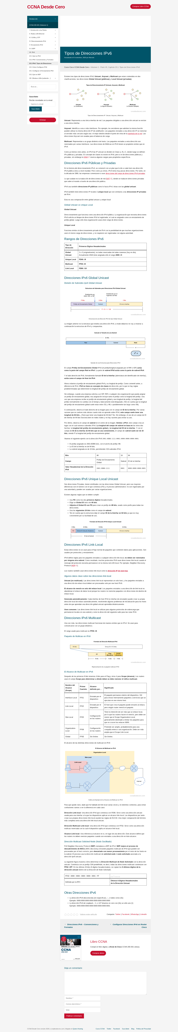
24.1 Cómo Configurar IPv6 (38, 67)
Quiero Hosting (78, 1029)
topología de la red (135, 134)
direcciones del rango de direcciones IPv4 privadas (125, 173)
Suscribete (125, 1029)
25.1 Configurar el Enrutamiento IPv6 (41, 71)
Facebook (125, 914)
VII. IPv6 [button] (32, 52)
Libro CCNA (98, 941)
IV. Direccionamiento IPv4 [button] (37, 41)
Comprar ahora (98, 953)
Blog (132, 1029)
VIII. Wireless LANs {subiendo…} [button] (40, 78)
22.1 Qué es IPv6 (35, 56)
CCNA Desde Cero (46, 6)
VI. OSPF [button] (32, 48)
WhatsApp (135, 914)
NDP (73, 566)
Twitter (117, 914)
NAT (108, 179)
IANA (86, 157)
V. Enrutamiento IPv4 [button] (36, 45)
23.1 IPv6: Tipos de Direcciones (40, 63)
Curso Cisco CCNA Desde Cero (76, 67)
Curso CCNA (100, 1029)
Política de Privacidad (143, 1029)
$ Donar (43, 120)
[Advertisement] (105, 35)
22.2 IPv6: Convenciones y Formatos (41, 60)
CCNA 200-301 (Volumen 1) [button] (38, 25)
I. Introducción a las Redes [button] (38, 30)
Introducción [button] (33, 19)
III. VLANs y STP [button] (34, 37)
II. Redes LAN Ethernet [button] (36, 34)
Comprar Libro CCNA (140, 6)
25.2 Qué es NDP (35, 74)
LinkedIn (143, 914)
